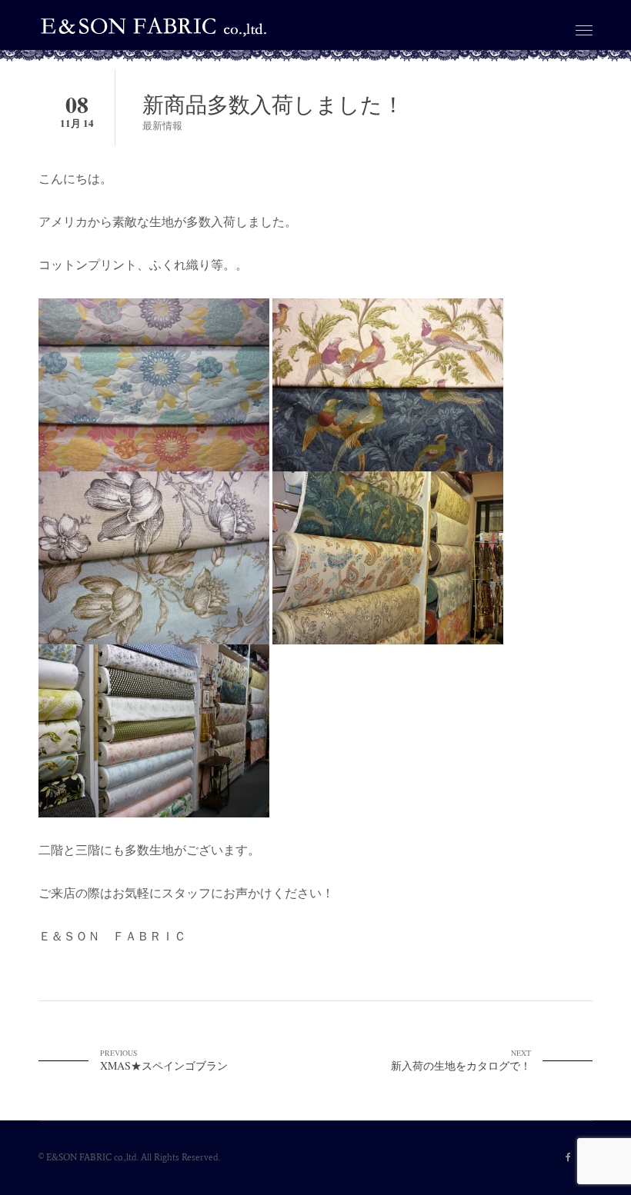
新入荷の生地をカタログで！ (461, 1060)
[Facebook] (568, 1157)
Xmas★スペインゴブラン (164, 1060)
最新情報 (162, 125)
